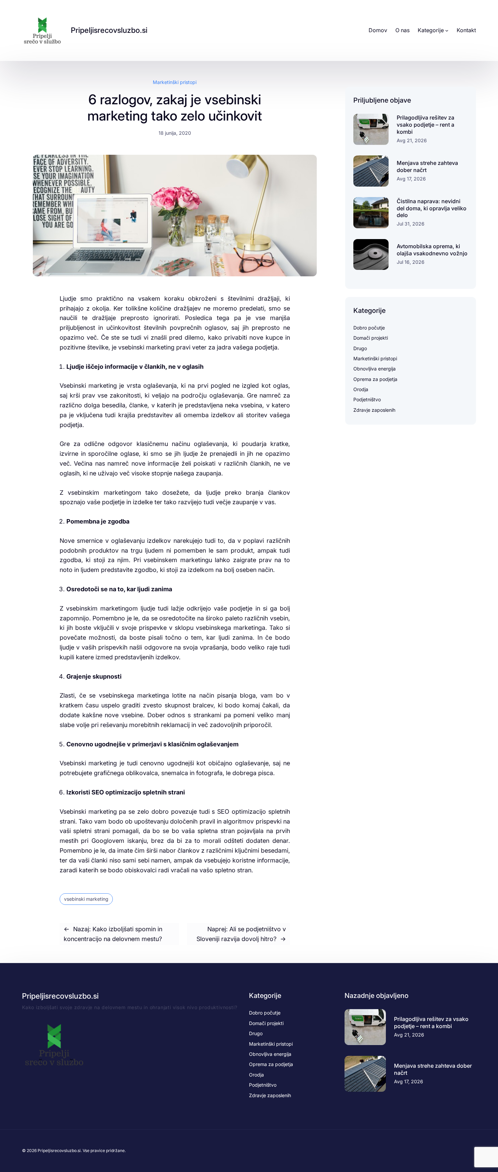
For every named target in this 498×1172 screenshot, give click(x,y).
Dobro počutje (369, 328)
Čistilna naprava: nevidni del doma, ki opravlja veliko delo (431, 208)
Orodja (360, 389)
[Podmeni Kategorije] (447, 30)
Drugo (360, 348)
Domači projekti (370, 338)
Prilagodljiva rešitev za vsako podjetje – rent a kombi (425, 124)
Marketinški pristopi (174, 82)
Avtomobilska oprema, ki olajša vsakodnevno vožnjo (432, 250)
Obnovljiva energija (374, 368)
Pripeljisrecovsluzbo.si (109, 30)
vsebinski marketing (86, 899)
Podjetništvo (367, 399)
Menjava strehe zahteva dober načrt (427, 166)
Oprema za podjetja (375, 379)
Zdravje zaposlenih (374, 410)
